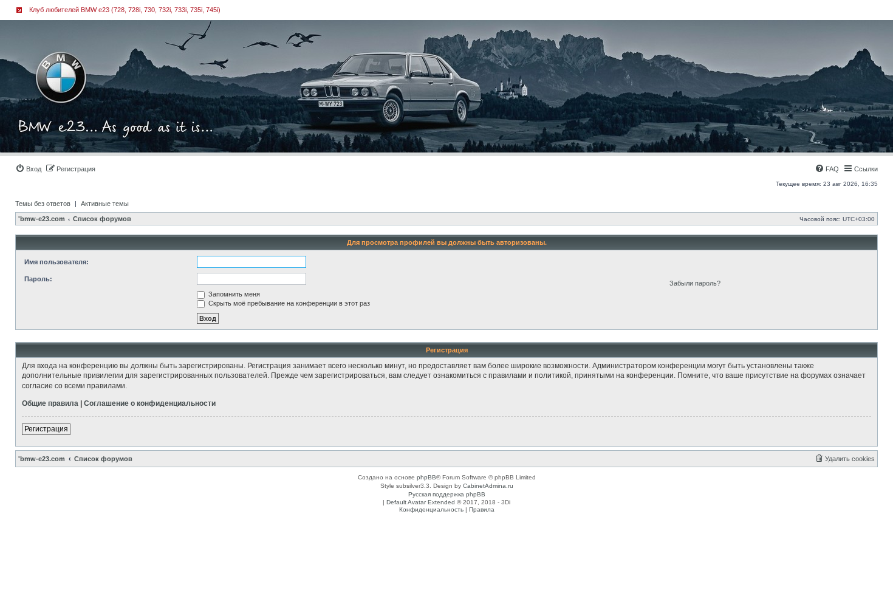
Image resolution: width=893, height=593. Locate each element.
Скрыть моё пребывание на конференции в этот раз (288, 303)
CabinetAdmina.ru (488, 485)
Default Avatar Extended (420, 502)
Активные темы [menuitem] (105, 203)
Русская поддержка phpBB (446, 494)
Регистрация (46, 429)
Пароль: (38, 279)
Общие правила (50, 403)
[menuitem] (28, 169)
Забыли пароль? (694, 283)
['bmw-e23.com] (69, 57)
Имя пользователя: (56, 262)
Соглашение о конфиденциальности (150, 403)
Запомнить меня (233, 294)
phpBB (426, 477)
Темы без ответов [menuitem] (42, 203)
